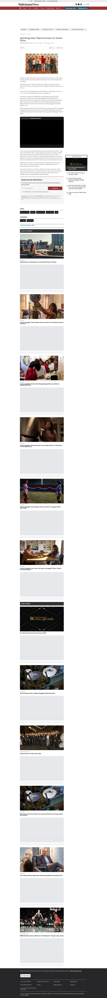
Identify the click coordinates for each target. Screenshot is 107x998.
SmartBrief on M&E (34, 29)
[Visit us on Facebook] (76, 4)
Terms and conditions (25, 981)
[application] (42, 132)
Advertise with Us (58, 984)
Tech (30, 8)
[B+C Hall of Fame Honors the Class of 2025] (76, 164)
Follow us (53, 47)
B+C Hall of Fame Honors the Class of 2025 (77, 168)
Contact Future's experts (43, 981)
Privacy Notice (24, 197)
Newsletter (61, 47)
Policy (42, 8)
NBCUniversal (40, 212)
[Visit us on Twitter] (79, 4)
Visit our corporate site (75, 971)
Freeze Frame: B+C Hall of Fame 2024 (77, 193)
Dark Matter (50, 212)
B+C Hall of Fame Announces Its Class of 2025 (77, 173)
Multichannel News (52, 1)
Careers (39, 984)
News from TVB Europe (62, 29)
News (24, 8)
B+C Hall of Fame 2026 (77, 29)
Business (35, 8)
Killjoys (33, 212)
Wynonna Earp (25, 212)
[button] (86, 4)
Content (28, 34)
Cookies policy (73, 981)
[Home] (20, 8)
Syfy (56, 212)
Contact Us (72, 984)
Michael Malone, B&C (26, 43)
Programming (50, 8)
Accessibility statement (26, 984)
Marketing (22, 34)
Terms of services (39, 195)
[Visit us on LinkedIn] (81, 4)
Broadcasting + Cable (39, 1)
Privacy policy (57, 981)
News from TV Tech (47, 29)
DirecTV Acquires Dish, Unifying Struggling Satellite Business (76, 180)
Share (23, 47)
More (57, 8)
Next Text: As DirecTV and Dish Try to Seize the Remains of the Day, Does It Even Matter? (77, 187)
